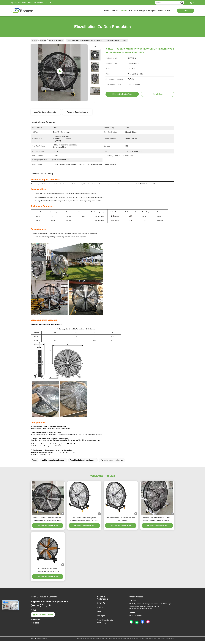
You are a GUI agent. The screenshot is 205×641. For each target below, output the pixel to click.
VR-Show (133, 11)
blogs (142, 11)
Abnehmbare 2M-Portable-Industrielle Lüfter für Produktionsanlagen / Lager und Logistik (157, 519)
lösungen (151, 11)
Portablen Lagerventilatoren (112, 460)
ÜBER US (101, 603)
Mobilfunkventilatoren (56, 40)
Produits (43, 40)
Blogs (99, 611)
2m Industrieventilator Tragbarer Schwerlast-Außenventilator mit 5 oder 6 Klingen (84, 519)
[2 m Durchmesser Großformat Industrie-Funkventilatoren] (121, 498)
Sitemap (44, 638)
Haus (106, 11)
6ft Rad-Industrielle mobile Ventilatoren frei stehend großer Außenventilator (47, 519)
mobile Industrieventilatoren (53, 460)
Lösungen (101, 616)
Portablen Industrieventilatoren (82, 460)
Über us (114, 11)
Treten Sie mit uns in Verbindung (105, 621)
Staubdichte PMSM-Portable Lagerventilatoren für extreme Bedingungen (48, 570)
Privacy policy (35, 638)
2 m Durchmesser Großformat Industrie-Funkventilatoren (121, 519)
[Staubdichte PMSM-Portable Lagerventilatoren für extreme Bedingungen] (47, 549)
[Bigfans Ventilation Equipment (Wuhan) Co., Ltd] (22, 10)
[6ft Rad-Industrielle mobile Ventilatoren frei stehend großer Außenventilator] (48, 498)
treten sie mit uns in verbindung (165, 11)
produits (123, 11)
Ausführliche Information (45, 112)
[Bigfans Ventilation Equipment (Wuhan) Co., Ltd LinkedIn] (148, 622)
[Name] (181, 2)
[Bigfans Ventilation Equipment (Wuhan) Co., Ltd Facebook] (142, 622)
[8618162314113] (131, 622)
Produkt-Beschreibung (77, 112)
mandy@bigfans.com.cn (44, 614)
